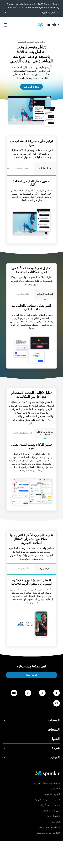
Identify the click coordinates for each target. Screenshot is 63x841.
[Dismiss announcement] (5, 12)
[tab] (45, 168)
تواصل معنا (31, 675)
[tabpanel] (31, 209)
